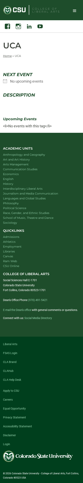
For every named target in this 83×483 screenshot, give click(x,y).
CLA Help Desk (12, 379)
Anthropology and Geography (29, 154)
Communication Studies (25, 169)
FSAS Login (10, 353)
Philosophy (16, 203)
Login (6, 444)
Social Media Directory (38, 318)
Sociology (15, 222)
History (13, 184)
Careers (8, 399)
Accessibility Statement (17, 426)
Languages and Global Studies (29, 198)
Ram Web (10, 261)
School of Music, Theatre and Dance (33, 218)
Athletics (9, 242)
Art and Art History (21, 159)
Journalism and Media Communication (36, 193)
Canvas (8, 256)
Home (7, 56)
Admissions (11, 237)
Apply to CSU (11, 390)
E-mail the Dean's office (17, 310)
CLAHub (8, 370)
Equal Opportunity (14, 408)
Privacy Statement (14, 417)
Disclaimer (9, 435)
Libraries (9, 251)
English (13, 179)
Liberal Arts (10, 344)
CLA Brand (10, 362)
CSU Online (11, 266)
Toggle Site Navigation (74, 10)
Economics (16, 174)
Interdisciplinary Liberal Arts (28, 188)
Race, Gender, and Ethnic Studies (31, 213)
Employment (12, 246)
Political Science (20, 208)
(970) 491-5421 (38, 300)
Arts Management (21, 164)
